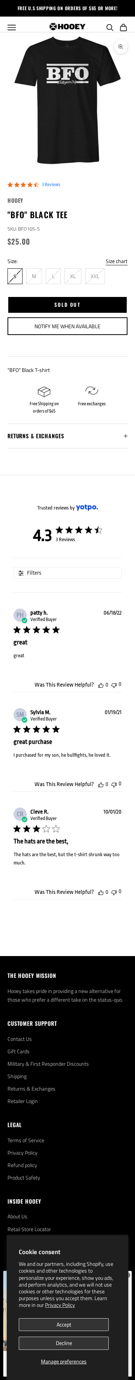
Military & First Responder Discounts (48, 1064)
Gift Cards (19, 1051)
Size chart (117, 261)
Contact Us (20, 1039)
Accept (64, 1324)
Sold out (67, 304)
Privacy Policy (60, 1305)
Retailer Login (23, 1101)
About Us (17, 1216)
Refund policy (22, 1165)
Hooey (15, 200)
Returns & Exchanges (32, 1088)
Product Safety (24, 1177)
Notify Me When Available (67, 326)
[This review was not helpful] (114, 684)
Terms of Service (26, 1140)
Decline (64, 1343)
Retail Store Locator (29, 1229)
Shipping (17, 1076)
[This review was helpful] (101, 685)
